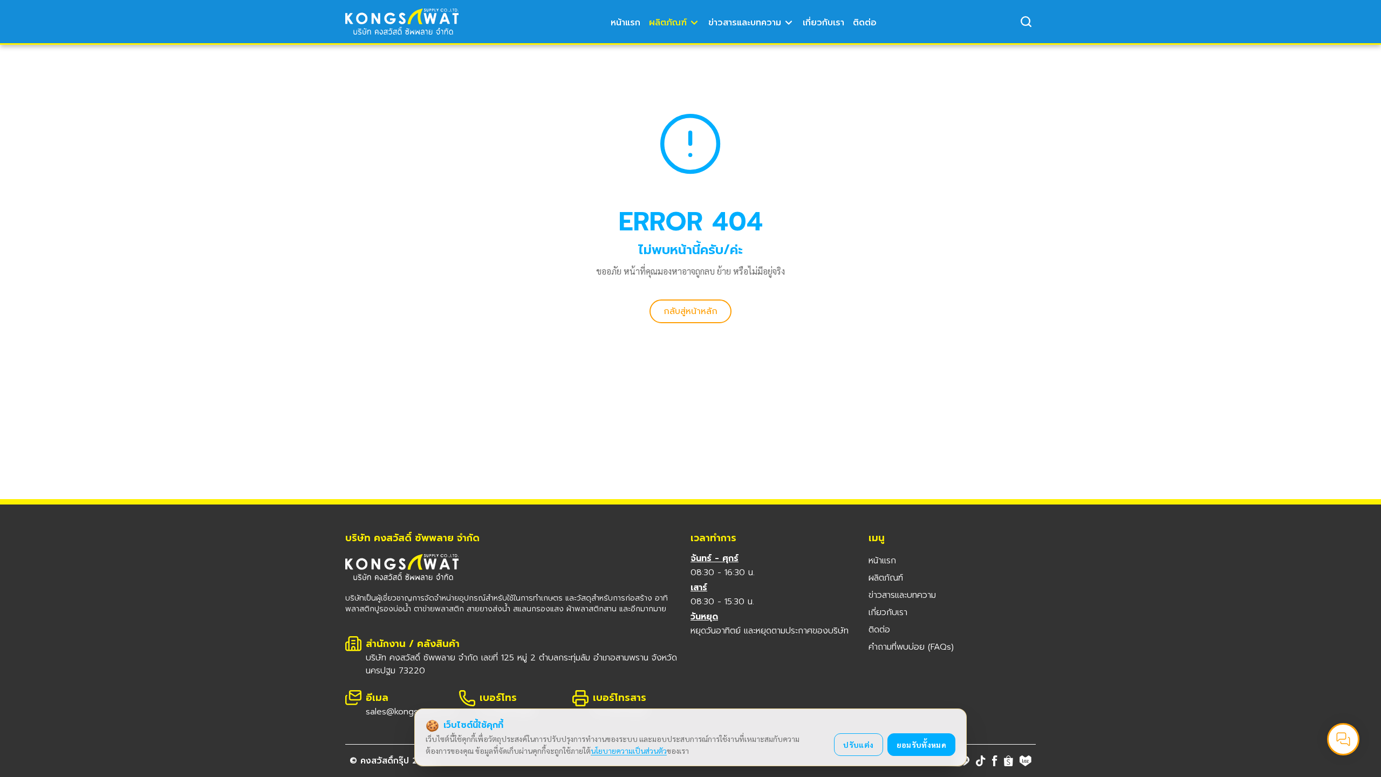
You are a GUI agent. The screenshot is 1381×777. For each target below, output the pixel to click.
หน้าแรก (625, 22)
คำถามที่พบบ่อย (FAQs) (911, 646)
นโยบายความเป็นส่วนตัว (629, 750)
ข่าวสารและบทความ (744, 22)
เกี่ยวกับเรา (823, 22)
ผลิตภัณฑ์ (668, 22)
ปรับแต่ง (858, 744)
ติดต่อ (865, 22)
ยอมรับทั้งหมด (922, 744)
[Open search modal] (1026, 21)
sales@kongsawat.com (411, 711)
